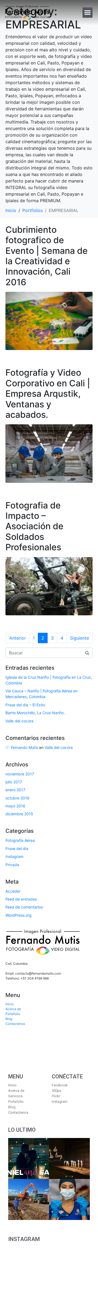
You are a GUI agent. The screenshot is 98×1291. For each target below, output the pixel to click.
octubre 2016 (17, 798)
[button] (87, 12)
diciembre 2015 (19, 813)
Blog (8, 1019)
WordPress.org (18, 915)
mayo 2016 (15, 806)
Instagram (14, 856)
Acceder (12, 891)
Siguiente (79, 638)
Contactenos (15, 1024)
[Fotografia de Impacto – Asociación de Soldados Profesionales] (49, 586)
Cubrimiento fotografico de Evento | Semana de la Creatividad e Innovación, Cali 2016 (46, 255)
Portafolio (12, 1014)
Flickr (56, 1096)
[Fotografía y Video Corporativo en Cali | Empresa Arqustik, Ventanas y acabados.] (49, 453)
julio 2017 (13, 782)
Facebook (60, 1085)
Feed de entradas (21, 899)
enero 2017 (15, 789)
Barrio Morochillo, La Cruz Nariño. (35, 712)
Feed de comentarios (24, 907)
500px (56, 1091)
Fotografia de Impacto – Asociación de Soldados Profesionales (34, 526)
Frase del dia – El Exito (25, 704)
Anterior (17, 638)
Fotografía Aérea (20, 840)
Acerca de (13, 1009)
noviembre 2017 (19, 774)
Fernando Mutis (24, 747)
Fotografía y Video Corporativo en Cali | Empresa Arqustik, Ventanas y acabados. (47, 393)
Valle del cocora (19, 721)
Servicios (15, 1096)
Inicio (9, 1004)
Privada (12, 864)
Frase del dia (16, 848)
